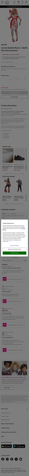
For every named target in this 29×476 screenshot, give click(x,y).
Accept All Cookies (14, 253)
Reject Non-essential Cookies (14, 249)
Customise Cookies (14, 245)
